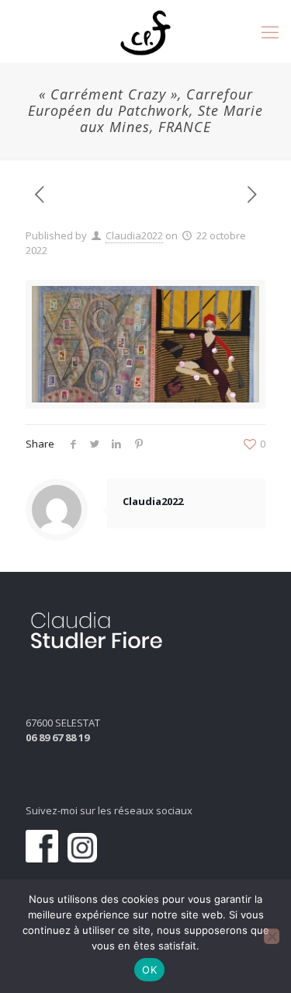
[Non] (271, 936)
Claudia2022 (134, 235)
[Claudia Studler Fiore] (145, 31)
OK (149, 969)
